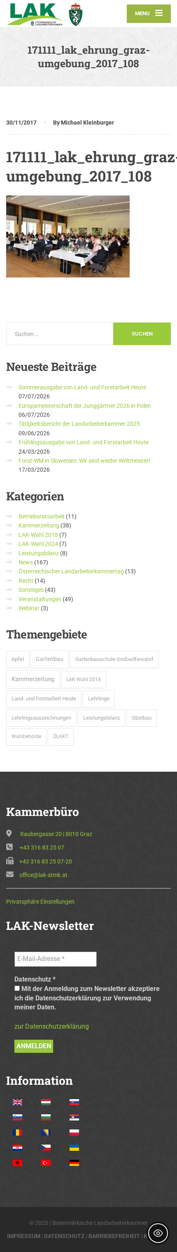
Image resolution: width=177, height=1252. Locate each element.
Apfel (18, 659)
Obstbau (141, 718)
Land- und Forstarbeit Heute (44, 698)
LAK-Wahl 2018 (38, 535)
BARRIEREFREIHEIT (114, 1236)
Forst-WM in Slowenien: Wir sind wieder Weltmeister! (84, 460)
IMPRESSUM (23, 1236)
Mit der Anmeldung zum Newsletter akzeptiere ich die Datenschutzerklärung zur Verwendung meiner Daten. (87, 998)
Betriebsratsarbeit (42, 516)
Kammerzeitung (39, 525)
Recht (26, 580)
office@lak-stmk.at (43, 875)
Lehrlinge (98, 698)
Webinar (29, 608)
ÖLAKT (60, 736)
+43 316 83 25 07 (42, 847)
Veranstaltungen (40, 599)
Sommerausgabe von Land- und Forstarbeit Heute (82, 387)
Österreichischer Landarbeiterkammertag (71, 571)
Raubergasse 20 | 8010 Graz (56, 834)
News (26, 562)
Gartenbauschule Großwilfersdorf (114, 659)
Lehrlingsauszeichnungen (41, 718)
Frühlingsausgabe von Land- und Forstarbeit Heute (84, 442)
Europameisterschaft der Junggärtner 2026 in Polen (85, 405)
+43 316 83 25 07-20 (45, 861)
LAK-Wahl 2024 (38, 544)
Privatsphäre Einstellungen (40, 901)
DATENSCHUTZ (64, 1236)
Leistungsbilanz (39, 553)
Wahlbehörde (26, 736)
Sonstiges (31, 589)
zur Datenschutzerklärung (51, 1026)
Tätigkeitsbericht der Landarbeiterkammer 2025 (79, 423)
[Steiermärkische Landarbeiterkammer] (47, 13)
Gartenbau (49, 659)
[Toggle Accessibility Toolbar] (158, 1233)
